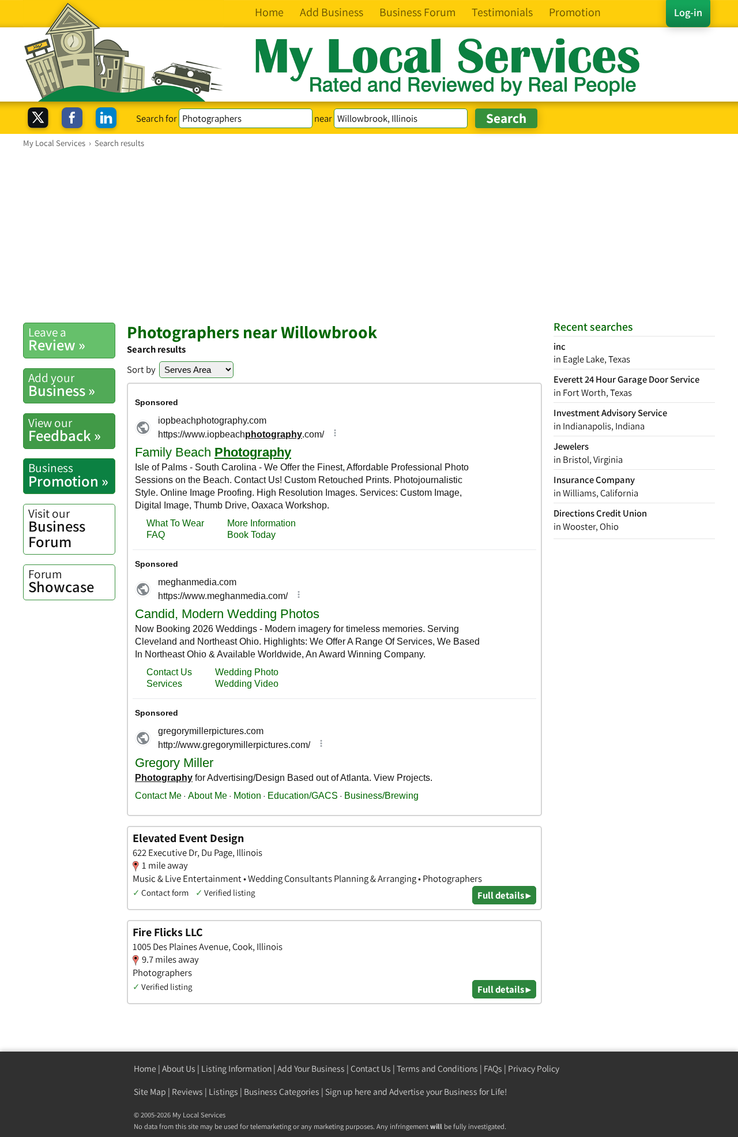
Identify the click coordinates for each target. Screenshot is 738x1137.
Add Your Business (311, 1068)
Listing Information (236, 1068)
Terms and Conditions (437, 1068)
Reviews (187, 1091)
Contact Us (371, 1068)
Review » (56, 339)
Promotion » (68, 475)
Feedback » (64, 430)
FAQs (493, 1068)
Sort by (141, 369)
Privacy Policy (533, 1068)
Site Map (150, 1091)
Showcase (61, 581)
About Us (178, 1068)
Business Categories (281, 1091)
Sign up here (348, 1091)
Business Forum (56, 528)
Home (145, 1068)
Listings (223, 1091)
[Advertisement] (369, 235)
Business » (61, 385)
